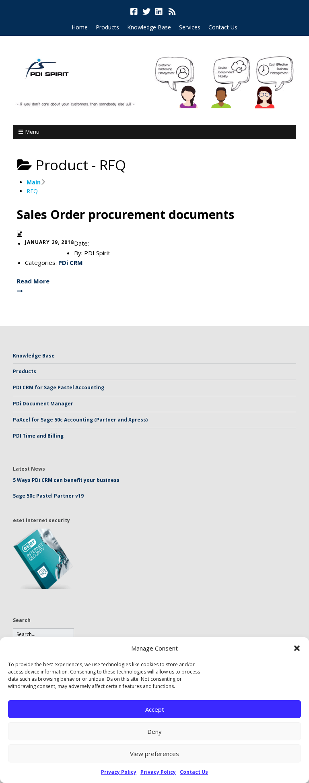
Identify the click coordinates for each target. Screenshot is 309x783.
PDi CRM (70, 262)
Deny (154, 731)
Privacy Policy (118, 772)
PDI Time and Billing (38, 435)
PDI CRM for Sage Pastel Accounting (58, 387)
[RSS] (172, 11)
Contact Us (194, 772)
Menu (32, 131)
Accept (154, 709)
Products (107, 27)
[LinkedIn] (159, 11)
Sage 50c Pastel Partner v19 (48, 495)
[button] (297, 648)
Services (189, 27)
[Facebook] (134, 11)
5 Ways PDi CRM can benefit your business (66, 480)
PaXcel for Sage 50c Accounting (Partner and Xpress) (80, 419)
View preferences (154, 754)
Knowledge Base (149, 27)
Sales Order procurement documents (126, 214)
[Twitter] (146, 11)
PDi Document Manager (43, 403)
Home (80, 27)
